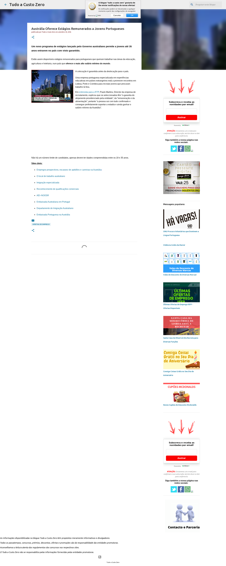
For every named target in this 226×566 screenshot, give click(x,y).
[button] (33, 37)
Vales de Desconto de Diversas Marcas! (180, 275)
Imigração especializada (48, 182)
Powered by (92, 15)
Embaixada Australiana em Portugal (53, 202)
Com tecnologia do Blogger (114, 557)
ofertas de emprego (41, 224)
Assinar (181, 117)
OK (132, 15)
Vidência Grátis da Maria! (174, 245)
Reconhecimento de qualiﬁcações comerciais (58, 189)
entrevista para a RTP (89, 92)
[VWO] (98, 15)
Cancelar (117, 15)
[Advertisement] (84, 133)
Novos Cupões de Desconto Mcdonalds (179, 405)
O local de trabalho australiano (51, 176)
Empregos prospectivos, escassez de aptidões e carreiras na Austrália (69, 170)
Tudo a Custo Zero (27, 4)
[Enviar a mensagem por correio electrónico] (33, 221)
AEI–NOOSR (43, 195)
